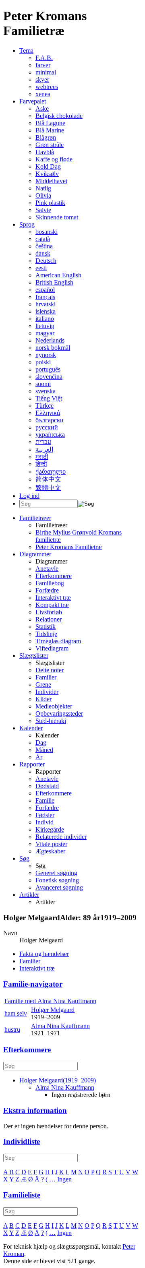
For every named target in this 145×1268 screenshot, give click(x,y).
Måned (44, 749)
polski (43, 362)
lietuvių (44, 325)
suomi (43, 383)
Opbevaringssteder (59, 713)
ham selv (15, 1013)
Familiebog (49, 583)
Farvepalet (32, 101)
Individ (44, 822)
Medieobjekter (53, 706)
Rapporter (32, 764)
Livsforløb (48, 612)
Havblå (44, 152)
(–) (57, 1080)
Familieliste (21, 1195)
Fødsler (44, 815)
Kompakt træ (52, 604)
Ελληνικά (47, 412)
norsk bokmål (52, 347)
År (38, 757)
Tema (26, 50)
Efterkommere (53, 575)
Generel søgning (56, 872)
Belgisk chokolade (59, 115)
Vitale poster (51, 844)
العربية (44, 449)
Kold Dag (48, 166)
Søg (24, 858)
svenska (45, 391)
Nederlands (49, 340)
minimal (45, 72)
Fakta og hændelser (44, 953)
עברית (43, 441)
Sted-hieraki (50, 720)
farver (42, 65)
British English (54, 282)
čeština (44, 246)
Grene (43, 684)
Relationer (48, 619)
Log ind (29, 495)
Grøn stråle (49, 144)
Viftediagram (51, 648)
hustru (12, 1029)
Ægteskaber (50, 851)
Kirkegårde (49, 829)
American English (58, 275)
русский (46, 427)
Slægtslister (33, 655)
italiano (44, 318)
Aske (42, 108)
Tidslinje (46, 633)
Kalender (31, 728)
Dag (40, 742)
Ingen (64, 1179)
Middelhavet (51, 181)
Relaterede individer (61, 836)
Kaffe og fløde (53, 159)
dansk (42, 253)
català (42, 238)
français (45, 296)
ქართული (50, 471)
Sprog (27, 224)
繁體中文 (48, 487)
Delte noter (49, 670)
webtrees (46, 86)
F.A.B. (44, 57)
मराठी (41, 456)
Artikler (29, 894)
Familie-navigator (32, 984)
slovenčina (48, 376)
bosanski (46, 231)
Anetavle (46, 568)
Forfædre (47, 590)
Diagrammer (35, 554)
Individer (46, 691)
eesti (41, 267)
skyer (42, 79)
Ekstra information (35, 1110)
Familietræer (35, 517)
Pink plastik (50, 202)
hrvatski (45, 304)
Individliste (21, 1141)
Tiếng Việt (48, 398)
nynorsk (45, 354)
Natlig (43, 188)
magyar (44, 333)
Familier (45, 677)
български (49, 420)
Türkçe (44, 405)
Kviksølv (47, 173)
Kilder (43, 699)
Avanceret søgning (59, 887)
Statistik (45, 626)
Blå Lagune (50, 123)
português (47, 369)
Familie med (50, 1000)
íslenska (45, 311)
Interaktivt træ (53, 597)
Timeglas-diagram (58, 641)
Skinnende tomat (56, 217)
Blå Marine (49, 130)
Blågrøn (45, 137)
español (45, 289)
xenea (42, 94)
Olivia (43, 195)
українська (50, 434)
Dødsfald (47, 786)
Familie (44, 800)
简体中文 (48, 479)
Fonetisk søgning (57, 880)
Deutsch (45, 260)
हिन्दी (41, 464)
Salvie (43, 210)
